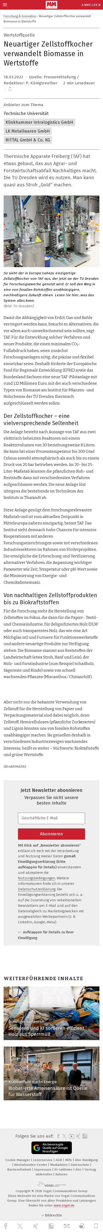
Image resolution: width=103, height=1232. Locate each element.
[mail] (67, 1226)
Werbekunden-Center (31, 1165)
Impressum (43, 1169)
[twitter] (20, 1226)
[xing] (36, 1226)
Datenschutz (80, 1165)
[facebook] (6, 1226)
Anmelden (91, 5)
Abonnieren (51, 834)
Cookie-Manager (18, 1160)
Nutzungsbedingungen (36, 878)
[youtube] (70, 1136)
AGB (59, 1160)
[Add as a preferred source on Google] (51, 1147)
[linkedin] (51, 1226)
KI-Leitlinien (63, 1169)
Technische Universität (26, 113)
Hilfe (69, 1160)
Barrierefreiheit (19, 1169)
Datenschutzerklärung (36, 889)
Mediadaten (59, 1165)
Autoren (61, 1174)
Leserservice (43, 1160)
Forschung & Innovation (20, 16)
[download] (82, 1226)
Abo (78, 1169)
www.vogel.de (64, 1205)
